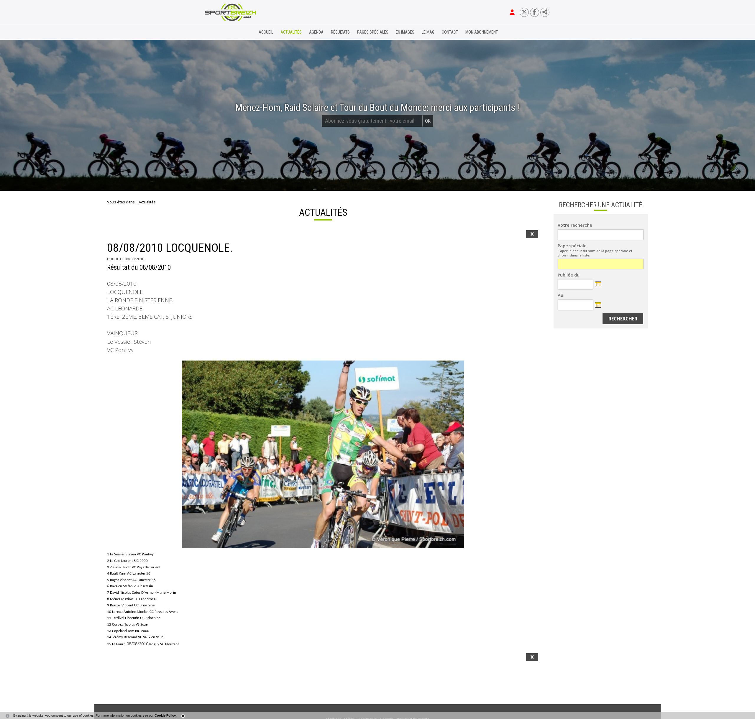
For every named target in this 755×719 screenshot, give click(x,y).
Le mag (428, 32)
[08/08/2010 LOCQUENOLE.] (323, 454)
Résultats (340, 32)
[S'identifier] (512, 12)
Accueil (266, 32)
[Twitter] (524, 12)
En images (405, 32)
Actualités (291, 32)
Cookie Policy (165, 715)
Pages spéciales (372, 32)
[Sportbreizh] (218, 32)
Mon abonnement (481, 32)
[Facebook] (534, 12)
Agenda (316, 32)
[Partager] (545, 12)
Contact (450, 32)
